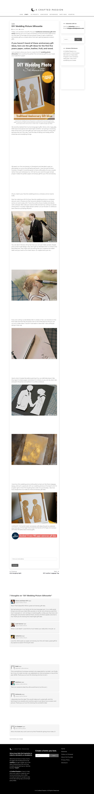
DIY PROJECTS (35, 14)
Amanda (22, 29)
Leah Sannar (19, 624)
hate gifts (53, 127)
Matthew (18, 682)
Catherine (18, 636)
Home (21, 14)
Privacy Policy (65, 760)
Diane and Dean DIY (21, 600)
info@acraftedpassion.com (75, 28)
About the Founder (67, 757)
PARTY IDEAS (63, 14)
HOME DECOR (44, 14)
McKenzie (18, 694)
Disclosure (64, 762)
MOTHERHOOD (54, 14)
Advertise (71, 14)
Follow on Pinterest (67, 754)
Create (13, 23)
